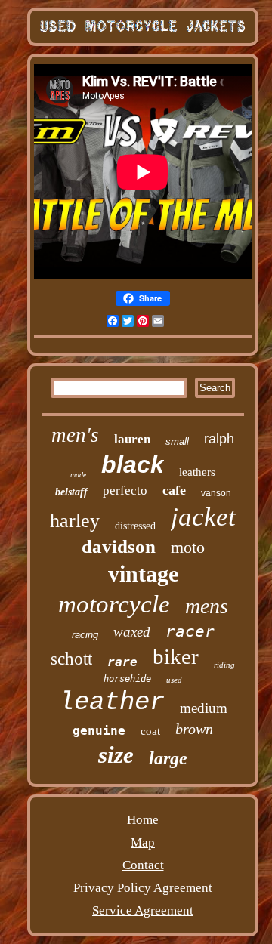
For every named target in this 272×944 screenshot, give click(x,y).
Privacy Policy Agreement (142, 888)
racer (190, 631)
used (174, 679)
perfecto (125, 490)
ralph (219, 438)
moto (188, 547)
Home (143, 820)
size (116, 755)
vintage (143, 573)
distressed (135, 526)
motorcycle (114, 604)
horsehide (127, 679)
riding (224, 664)
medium (203, 708)
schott (71, 658)
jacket (203, 517)
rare (122, 662)
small (177, 441)
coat (150, 731)
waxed (131, 632)
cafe (174, 490)
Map (143, 842)
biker (176, 656)
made (78, 474)
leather (112, 702)
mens (206, 606)
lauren (132, 439)
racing (85, 634)
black (132, 464)
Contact (143, 865)
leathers (197, 472)
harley (75, 521)
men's (75, 435)
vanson (216, 493)
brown (194, 728)
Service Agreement (142, 910)
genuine (99, 730)
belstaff (71, 492)
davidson (119, 546)
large (168, 758)
